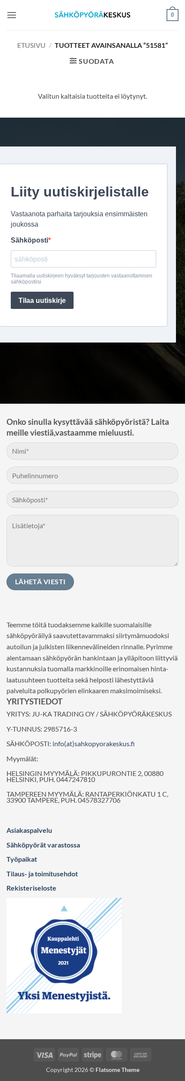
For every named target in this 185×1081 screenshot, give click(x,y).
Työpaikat (21, 859)
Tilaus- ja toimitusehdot (42, 873)
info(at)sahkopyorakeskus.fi (93, 743)
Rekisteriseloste (31, 888)
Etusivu (31, 45)
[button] (11, 14)
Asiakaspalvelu (29, 830)
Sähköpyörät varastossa (43, 845)
